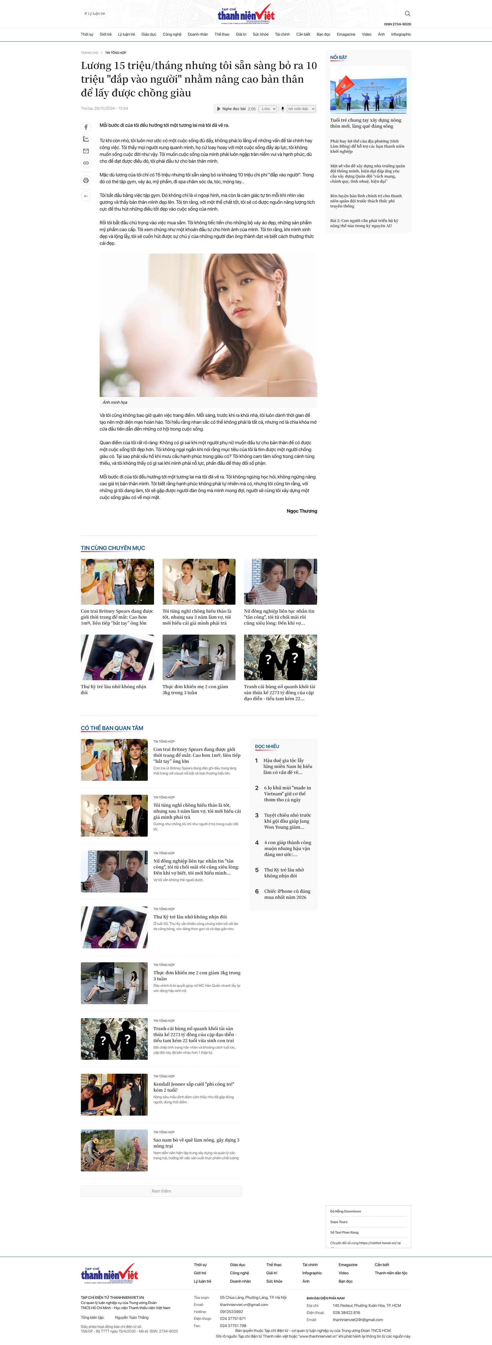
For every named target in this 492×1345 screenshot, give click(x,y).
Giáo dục (149, 34)
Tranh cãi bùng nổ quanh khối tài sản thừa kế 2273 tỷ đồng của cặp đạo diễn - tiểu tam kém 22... (279, 693)
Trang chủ (89, 53)
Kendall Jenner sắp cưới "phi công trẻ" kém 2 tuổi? (193, 1087)
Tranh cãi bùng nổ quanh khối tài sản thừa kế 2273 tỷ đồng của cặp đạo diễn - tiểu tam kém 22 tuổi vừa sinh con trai (195, 1035)
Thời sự (87, 34)
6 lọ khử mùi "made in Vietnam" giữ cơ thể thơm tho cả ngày (287, 794)
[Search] (407, 13)
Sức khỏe (260, 34)
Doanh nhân (198, 34)
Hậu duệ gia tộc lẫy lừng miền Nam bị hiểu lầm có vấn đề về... (287, 766)
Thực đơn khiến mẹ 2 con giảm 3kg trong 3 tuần (195, 690)
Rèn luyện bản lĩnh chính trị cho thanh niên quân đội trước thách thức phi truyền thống (366, 201)
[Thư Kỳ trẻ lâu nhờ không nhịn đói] (117, 657)
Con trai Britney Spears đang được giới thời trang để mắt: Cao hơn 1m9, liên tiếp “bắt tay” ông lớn (117, 617)
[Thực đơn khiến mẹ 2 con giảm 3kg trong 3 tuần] (199, 657)
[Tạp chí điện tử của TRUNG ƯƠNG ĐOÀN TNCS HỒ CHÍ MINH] (246, 13)
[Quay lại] (86, 196)
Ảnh (381, 34)
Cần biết (303, 34)
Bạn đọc (324, 34)
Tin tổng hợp (115, 53)
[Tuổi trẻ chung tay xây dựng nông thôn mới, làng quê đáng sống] (368, 90)
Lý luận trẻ (126, 34)
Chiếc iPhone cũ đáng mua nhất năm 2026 (288, 894)
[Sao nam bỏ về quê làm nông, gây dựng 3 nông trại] (114, 1150)
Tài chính (282, 34)
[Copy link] (86, 165)
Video (367, 34)
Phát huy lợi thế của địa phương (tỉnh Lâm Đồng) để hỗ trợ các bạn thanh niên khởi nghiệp (367, 146)
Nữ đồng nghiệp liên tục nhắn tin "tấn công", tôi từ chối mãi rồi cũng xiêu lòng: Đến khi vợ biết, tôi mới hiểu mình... (196, 867)
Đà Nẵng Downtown (345, 1211)
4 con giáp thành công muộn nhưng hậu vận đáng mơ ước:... (288, 848)
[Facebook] (86, 127)
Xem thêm (161, 1191)
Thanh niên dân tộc (391, 1273)
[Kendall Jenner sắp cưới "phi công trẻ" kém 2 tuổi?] (114, 1095)
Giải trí (241, 34)
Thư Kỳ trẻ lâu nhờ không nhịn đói (113, 690)
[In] (86, 182)
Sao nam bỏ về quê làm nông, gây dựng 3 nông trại (196, 1143)
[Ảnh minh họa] (208, 325)
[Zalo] (86, 139)
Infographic (312, 1273)
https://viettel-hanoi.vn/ (378, 1243)
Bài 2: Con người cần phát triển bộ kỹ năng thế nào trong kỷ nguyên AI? (364, 223)
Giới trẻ (106, 34)
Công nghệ (172, 34)
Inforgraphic (401, 34)
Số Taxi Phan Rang (344, 1232)
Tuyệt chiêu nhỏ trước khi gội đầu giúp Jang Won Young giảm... (287, 821)
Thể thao (222, 34)
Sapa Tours (338, 1222)
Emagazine (346, 34)
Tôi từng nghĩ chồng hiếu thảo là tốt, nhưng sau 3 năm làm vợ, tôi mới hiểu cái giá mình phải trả (197, 617)
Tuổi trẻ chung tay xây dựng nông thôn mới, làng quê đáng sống (365, 123)
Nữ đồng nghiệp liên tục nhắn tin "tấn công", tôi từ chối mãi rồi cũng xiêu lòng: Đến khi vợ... (279, 617)
